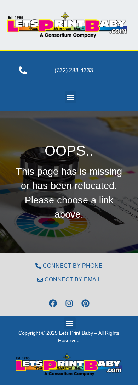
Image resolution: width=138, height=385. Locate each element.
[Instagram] (69, 303)
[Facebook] (53, 303)
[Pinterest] (85, 303)
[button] (70, 97)
